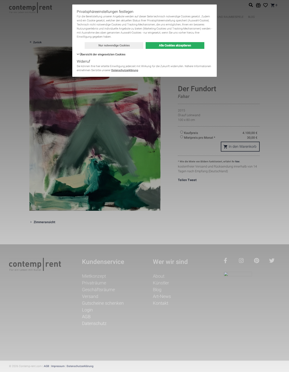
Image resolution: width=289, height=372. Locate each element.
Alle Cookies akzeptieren (175, 45)
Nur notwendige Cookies (114, 45)
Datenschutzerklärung (124, 70)
